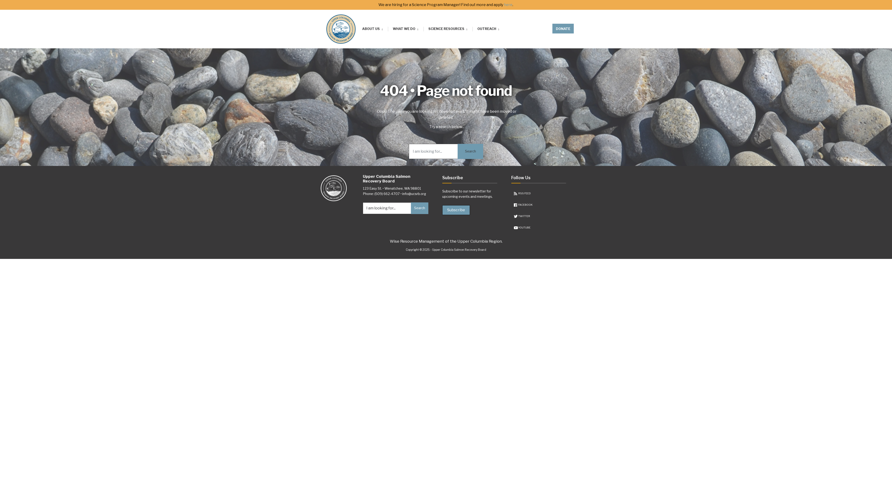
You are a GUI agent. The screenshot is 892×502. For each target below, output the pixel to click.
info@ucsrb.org (414, 194)
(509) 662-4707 (387, 194)
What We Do (404, 29)
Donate (563, 29)
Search (470, 151)
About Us (371, 29)
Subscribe (456, 210)
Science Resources (446, 29)
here (508, 5)
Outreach (486, 29)
